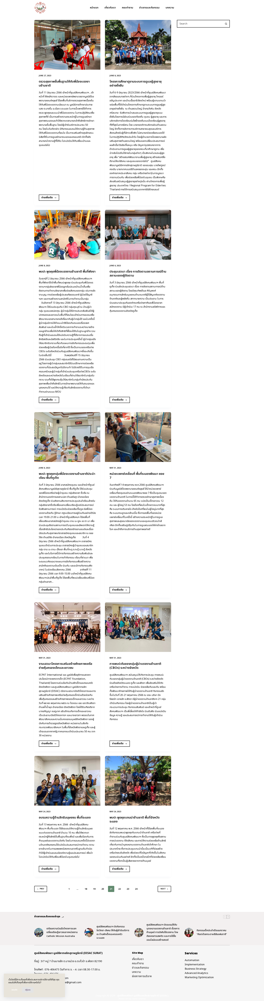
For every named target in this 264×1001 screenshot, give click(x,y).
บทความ (170, 7)
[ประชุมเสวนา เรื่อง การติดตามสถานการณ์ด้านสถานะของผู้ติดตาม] (138, 235)
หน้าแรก (94, 7)
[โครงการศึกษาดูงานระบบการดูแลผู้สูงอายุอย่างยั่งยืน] (138, 45)
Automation (192, 960)
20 (102, 889)
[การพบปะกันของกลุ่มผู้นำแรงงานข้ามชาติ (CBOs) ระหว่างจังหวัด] (138, 627)
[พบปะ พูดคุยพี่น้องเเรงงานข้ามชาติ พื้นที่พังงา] (67, 235)
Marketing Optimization (199, 977)
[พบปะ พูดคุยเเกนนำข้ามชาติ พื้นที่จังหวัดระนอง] (138, 781)
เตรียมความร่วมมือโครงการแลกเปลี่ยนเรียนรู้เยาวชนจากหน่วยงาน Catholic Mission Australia (62, 932)
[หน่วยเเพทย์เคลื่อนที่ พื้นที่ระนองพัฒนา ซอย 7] (138, 437)
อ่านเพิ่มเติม (48, 198)
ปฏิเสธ (27, 989)
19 (94, 889)
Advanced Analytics (196, 973)
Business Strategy (195, 969)
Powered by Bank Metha (132, 999)
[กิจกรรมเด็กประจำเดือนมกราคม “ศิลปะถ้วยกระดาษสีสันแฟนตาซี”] (189, 932)
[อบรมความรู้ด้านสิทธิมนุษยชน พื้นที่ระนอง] (67, 781)
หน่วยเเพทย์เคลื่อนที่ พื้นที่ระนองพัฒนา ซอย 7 (137, 476)
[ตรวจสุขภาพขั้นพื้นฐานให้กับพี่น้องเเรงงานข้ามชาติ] (67, 45)
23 (128, 889)
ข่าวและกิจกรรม (140, 968)
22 (119, 889)
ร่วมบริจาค (221, 7)
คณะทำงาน (127, 7)
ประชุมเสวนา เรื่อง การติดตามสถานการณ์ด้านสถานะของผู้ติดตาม (138, 273)
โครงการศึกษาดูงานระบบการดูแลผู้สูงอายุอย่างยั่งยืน (136, 83)
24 (136, 889)
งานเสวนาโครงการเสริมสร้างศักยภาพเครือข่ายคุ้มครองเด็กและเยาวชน (65, 666)
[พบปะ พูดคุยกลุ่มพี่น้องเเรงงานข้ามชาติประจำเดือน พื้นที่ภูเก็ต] (67, 437)
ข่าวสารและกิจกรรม (149, 7)
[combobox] (199, 24)
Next (163, 888)
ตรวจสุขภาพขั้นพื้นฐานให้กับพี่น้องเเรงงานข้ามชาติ (64, 83)
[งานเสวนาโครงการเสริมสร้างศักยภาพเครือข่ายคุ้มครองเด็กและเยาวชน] (67, 627)
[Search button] (225, 23)
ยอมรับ (14, 989)
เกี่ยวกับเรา (110, 7)
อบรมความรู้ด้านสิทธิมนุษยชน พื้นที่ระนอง (65, 817)
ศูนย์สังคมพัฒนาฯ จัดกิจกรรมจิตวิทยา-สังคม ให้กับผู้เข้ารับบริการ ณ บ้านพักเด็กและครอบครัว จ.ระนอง (113, 932)
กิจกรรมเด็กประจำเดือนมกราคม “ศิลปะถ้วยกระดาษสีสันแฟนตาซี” (212, 932)
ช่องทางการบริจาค (142, 976)
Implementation (195, 965)
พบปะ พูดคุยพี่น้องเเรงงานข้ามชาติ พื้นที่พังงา (67, 271)
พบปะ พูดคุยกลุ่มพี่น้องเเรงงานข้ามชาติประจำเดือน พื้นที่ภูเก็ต (67, 476)
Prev (42, 888)
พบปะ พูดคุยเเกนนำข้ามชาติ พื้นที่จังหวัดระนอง (135, 819)
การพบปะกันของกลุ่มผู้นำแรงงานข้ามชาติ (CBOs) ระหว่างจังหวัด (135, 666)
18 (86, 889)
